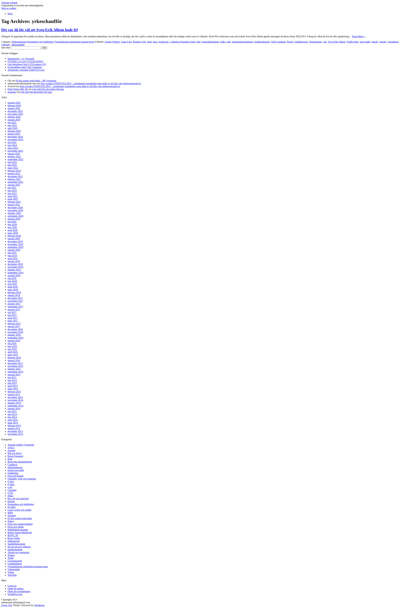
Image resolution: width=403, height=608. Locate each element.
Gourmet (12, 490)
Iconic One (6, 605)
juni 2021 (12, 190)
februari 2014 (14, 425)
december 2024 (15, 136)
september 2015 (15, 371)
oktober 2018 (14, 269)
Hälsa (10, 495)
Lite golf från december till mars (48, 89)
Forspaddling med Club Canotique (25, 67)
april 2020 (13, 230)
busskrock (164, 41)
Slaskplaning (315, 41)
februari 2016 (14, 357)
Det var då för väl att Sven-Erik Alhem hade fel (39, 30)
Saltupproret (14, 541)
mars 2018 (13, 289)
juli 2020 (12, 221)
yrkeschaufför (18, 44)
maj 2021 (12, 193)
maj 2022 (12, 165)
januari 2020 (14, 238)
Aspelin (11, 450)
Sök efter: (6, 47)
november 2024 (15, 139)
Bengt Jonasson (15, 456)
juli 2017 (12, 312)
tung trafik (365, 41)
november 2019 (15, 244)
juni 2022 (12, 162)
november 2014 (15, 400)
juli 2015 (12, 377)
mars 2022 (13, 167)
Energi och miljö (16, 470)
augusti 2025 (14, 119)
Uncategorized (15, 561)
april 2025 (13, 128)
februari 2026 (14, 105)
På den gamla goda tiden (20, 518)
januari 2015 (14, 394)
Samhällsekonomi (16, 544)
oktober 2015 (14, 369)
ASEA (11, 447)
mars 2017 (13, 320)
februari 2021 (14, 201)
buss (155, 41)
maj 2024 (12, 145)
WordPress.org (15, 594)
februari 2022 (14, 170)
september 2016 (15, 337)
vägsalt (382, 41)
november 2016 (15, 332)
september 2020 (15, 216)
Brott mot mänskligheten (20, 461)
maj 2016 (12, 349)
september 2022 (15, 159)
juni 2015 (12, 380)
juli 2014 (12, 411)
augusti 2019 (14, 250)
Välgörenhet (14, 569)
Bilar (10, 459)
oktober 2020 (14, 213)
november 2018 (15, 267)
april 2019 (13, 258)
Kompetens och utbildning (40, 41)
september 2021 (15, 182)
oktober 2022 (14, 156)
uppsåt (374, 41)
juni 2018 (12, 281)
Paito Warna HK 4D (18, 89)
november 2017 (15, 301)
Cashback (12, 464)
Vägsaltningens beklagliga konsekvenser (74, 41)
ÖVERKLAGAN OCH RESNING (26, 61)
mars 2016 (13, 354)
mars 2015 (13, 388)
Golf (10, 487)
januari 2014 (14, 428)
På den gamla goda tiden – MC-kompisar (36, 80)
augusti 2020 (14, 218)
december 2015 (15, 363)
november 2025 (15, 114)
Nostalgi (12, 515)
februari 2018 (14, 292)
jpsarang (12, 92)
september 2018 (15, 272)
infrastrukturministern (242, 41)
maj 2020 (12, 227)
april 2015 (13, 386)
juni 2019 (12, 255)
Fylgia (11, 481)
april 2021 (13, 196)
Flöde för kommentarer (19, 591)
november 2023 (15, 150)
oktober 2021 (14, 179)
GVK (10, 493)
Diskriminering (19, 41)
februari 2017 (14, 323)
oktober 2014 (14, 403)
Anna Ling (126, 41)
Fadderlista (13, 473)
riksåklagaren (301, 41)
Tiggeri (11, 555)
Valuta (11, 572)
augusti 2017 (14, 309)
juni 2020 (12, 224)
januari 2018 (14, 295)
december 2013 (15, 431)
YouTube (12, 575)
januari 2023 (14, 153)
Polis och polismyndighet (20, 524)
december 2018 (15, 264)
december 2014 (15, 397)
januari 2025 (14, 133)
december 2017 (15, 298)
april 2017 (13, 318)
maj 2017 (12, 315)
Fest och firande (15, 476)
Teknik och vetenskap (18, 552)
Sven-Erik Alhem (336, 41)
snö (325, 41)
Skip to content (8, 8)
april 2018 (13, 286)
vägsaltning (393, 41)
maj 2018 (12, 284)
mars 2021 (13, 199)
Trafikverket (352, 41)
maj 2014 (12, 417)
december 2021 (15, 176)
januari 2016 (14, 360)
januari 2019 (14, 261)
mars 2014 (13, 422)
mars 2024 (13, 148)
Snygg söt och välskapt (19, 546)
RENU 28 (13, 535)
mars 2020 (13, 233)
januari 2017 (14, 326)
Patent (11, 521)
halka (223, 41)
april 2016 (13, 352)
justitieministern (262, 41)
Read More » (358, 36)
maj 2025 (12, 125)
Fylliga (11, 484)
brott (149, 41)
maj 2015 (12, 383)
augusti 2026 (14, 102)
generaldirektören (210, 41)
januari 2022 (14, 173)
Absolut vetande (9, 2)
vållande (5, 44)
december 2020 (15, 207)
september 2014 (15, 405)
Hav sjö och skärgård (18, 498)
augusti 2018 (14, 275)
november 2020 (15, 210)
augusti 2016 (14, 340)
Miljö (10, 512)
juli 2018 (12, 278)
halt (228, 41)
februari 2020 (14, 235)
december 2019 (15, 241)
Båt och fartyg (15, 453)
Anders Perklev (112, 41)
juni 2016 (12, 346)
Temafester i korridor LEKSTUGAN (26, 70)
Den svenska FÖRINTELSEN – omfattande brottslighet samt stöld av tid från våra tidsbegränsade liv (91, 83)
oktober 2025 (14, 116)
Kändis (11, 501)
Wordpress (39, 605)
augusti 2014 (14, 408)
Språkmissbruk (15, 549)
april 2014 (13, 420)
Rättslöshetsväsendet (18, 529)
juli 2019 (12, 252)
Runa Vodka (14, 538)
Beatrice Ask (139, 41)
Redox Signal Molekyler (20, 532)
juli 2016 (12, 343)
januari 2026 (14, 108)
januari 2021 (14, 204)
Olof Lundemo (278, 41)
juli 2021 (12, 187)
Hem (10, 13)
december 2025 (15, 111)
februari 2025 (14, 131)
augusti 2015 (14, 374)
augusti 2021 (14, 184)
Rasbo (290, 41)
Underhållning (15, 563)
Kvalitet (11, 507)
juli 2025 (12, 122)
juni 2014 (12, 414)
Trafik (11, 558)
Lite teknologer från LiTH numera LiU (27, 64)
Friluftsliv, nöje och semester (22, 478)
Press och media (16, 527)
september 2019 (15, 247)
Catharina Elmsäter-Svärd (182, 41)
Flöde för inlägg (15, 588)
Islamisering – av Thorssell (21, 58)
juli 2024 (12, 142)
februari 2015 (14, 391)
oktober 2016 (14, 335)
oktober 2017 (14, 303)
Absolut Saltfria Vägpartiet (21, 444)
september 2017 (15, 306)
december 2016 (15, 329)
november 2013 (15, 434)
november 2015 (15, 366)
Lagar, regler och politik (19, 510)
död (198, 41)
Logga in (12, 585)
